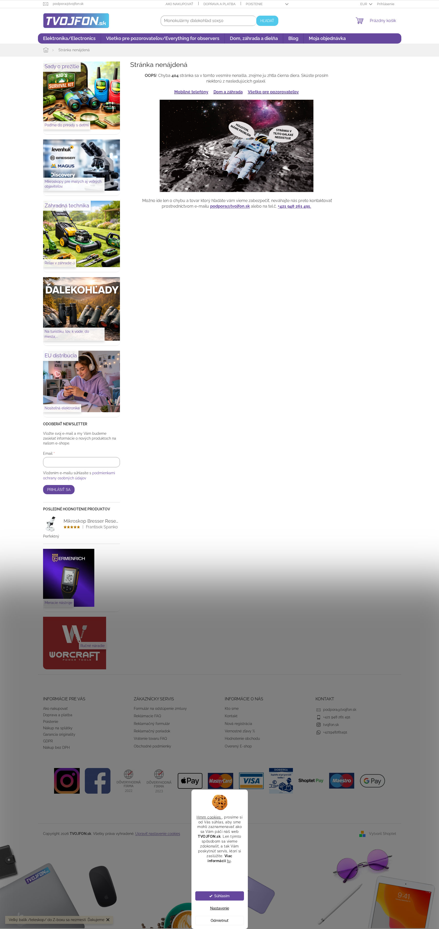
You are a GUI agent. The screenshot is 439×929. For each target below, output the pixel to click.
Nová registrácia (238, 724)
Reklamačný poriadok (152, 731)
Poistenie (254, 4)
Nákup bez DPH (56, 747)
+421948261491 (335, 732)
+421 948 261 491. (294, 206)
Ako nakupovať (179, 4)
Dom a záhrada (228, 91)
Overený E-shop (238, 746)
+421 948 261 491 (336, 717)
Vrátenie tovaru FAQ (150, 738)
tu (229, 861)
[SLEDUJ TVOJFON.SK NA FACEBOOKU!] (97, 780)
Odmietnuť (219, 920)
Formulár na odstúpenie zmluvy (160, 708)
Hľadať (267, 21)
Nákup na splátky (58, 728)
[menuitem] (69, 38)
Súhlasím (222, 896)
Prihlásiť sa (58, 490)
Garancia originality (59, 734)
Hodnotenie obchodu (242, 738)
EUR (364, 4)
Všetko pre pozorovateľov (273, 91)
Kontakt (231, 716)
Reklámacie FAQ (147, 716)
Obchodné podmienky (152, 746)
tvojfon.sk (331, 725)
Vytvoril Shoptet (382, 834)
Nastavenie (219, 908)
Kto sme (232, 708)
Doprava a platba (219, 4)
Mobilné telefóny (191, 91)
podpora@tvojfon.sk (230, 206)
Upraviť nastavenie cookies (157, 834)
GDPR (48, 741)
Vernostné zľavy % (240, 731)
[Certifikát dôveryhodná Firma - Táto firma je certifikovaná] (128, 780)
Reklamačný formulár (152, 724)
